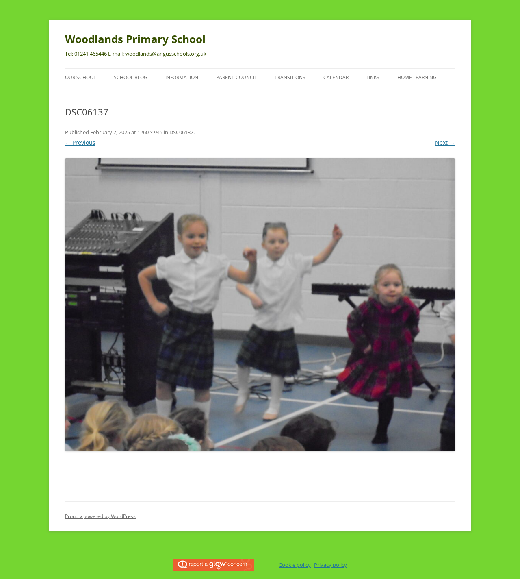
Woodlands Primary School (135, 39)
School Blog (130, 77)
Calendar (336, 77)
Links (372, 77)
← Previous (80, 142)
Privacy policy (330, 564)
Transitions (290, 77)
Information (181, 77)
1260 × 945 (149, 132)
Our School (80, 77)
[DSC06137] (260, 304)
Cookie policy (295, 564)
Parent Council (236, 77)
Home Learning (417, 77)
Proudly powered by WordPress (100, 516)
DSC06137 (181, 132)
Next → (445, 142)
